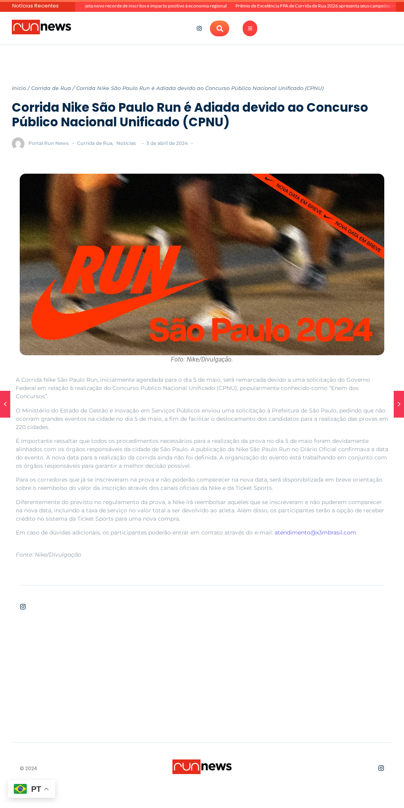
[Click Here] (250, 28)
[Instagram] (199, 28)
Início (19, 88)
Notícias (126, 143)
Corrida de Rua (51, 88)
